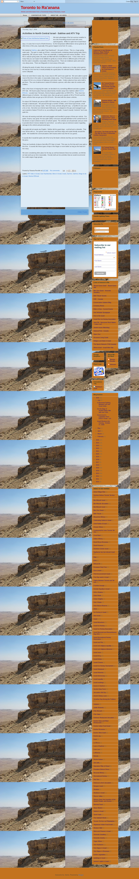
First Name (97, 260)
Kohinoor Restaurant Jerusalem (104, 717)
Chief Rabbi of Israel (100, 523)
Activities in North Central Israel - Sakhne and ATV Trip (51, 33)
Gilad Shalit (97, 595)
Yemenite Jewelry (99, 838)
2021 (98, 451)
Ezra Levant (97, 570)
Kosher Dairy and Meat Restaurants (101, 721)
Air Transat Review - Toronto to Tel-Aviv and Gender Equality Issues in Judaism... (108, 85)
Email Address (104, 254)
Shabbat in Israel (99, 793)
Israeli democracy (99, 676)
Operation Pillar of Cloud (101, 766)
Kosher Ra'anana (99, 729)
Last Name (97, 266)
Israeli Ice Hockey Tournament (103, 666)
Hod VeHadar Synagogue (102, 312)
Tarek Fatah (97, 814)
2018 (98, 459)
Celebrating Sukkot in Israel (102, 520)
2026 (98, 398)
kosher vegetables (99, 854)
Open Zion (97, 334)
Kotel (95, 739)
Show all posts (68, 23)
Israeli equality (98, 679)
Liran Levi (97, 749)
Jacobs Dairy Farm (100, 689)
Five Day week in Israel (101, 577)
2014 (98, 470)
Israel (64, 174)
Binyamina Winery (99, 517)
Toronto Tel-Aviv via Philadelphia (104, 821)
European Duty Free (100, 567)
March (100, 434)
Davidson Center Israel (101, 548)
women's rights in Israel (101, 861)
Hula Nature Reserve (100, 605)
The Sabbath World (100, 818)
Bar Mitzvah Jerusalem (101, 503)
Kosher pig (97, 736)
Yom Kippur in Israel (100, 848)
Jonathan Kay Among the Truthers (105, 699)
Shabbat (96, 789)
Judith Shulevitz (99, 707)
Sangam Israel (98, 786)
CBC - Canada (98, 299)
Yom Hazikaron (98, 844)
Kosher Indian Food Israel (102, 726)
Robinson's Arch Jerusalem (102, 783)
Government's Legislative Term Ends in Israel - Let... (104, 416)
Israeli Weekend (99, 669)
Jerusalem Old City (100, 692)
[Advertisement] (54, 192)
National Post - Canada (101, 331)
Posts (98, 228)
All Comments (100, 231)
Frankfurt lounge (99, 585)
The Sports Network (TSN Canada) (105, 344)
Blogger (80, 875)
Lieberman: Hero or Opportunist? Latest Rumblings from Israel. (109, 117)
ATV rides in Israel (33, 174)
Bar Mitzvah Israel (99, 500)
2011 (97, 479)
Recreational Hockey (100, 776)
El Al (95, 560)
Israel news (97, 652)
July (99, 400)
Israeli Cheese (98, 662)
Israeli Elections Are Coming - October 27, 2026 (103, 422)
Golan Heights (98, 599)
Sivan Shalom (98, 808)
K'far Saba (97, 714)
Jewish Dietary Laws (100, 696)
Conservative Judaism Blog (102, 302)
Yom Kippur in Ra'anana (101, 851)
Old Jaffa (96, 763)
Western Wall (98, 828)
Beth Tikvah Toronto (100, 296)
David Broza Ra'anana (101, 542)
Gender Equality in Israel (101, 589)
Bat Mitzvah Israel (99, 507)
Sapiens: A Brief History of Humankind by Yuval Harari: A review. (109, 68)
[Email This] (67, 171)
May (99, 428)
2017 (98, 462)
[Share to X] (71, 171)
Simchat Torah (98, 804)
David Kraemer (98, 545)
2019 (98, 456)
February (101, 436)
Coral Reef (97, 535)
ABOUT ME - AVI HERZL (59, 15)
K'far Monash (98, 711)
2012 (98, 476)
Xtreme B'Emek (33, 176)
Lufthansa (97, 752)
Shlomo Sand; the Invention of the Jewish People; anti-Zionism (104, 800)
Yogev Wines (98, 841)
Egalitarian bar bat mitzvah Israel (104, 552)
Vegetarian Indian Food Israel (103, 824)
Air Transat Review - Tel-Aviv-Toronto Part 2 (108, 149)
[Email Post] (63, 170)
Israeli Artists (98, 659)
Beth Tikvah (97, 513)
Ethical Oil (97, 564)
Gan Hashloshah (46, 174)
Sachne (69, 174)
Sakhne (75, 174)
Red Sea (96, 779)
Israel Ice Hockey (99, 625)
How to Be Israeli (99, 316)
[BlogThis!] (69, 171)
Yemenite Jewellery (100, 834)
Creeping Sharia (99, 306)
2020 (98, 454)
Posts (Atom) (59, 219)
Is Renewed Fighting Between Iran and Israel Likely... (103, 404)
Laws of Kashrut (99, 746)
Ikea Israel (97, 615)
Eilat (95, 557)
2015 (98, 468)
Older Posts (82, 212)
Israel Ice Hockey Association (103, 629)
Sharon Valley (98, 796)
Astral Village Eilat (99, 492)
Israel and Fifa (98, 642)
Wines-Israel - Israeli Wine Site (103, 347)
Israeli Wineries (98, 672)
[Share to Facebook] (73, 171)
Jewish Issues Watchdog (101, 327)
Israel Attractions (99, 622)
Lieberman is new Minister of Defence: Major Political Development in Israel (103, 51)
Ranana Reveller (112, 360)
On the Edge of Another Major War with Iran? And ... (104, 410)
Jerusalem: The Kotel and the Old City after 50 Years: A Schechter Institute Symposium (105, 133)
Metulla (96, 756)
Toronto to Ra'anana (40, 7)
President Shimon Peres (101, 769)
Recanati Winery (99, 773)
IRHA (95, 609)
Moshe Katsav (98, 759)
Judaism (96, 704)
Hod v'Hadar (98, 602)
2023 (98, 445)
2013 (98, 473)
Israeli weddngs (99, 682)
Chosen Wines (98, 527)
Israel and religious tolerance (103, 649)
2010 (98, 481)
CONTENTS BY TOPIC (38, 15)
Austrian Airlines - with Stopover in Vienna (109, 101)
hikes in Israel (57, 174)
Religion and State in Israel (102, 341)
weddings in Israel (99, 858)
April (99, 431)
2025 (98, 440)
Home (25, 15)
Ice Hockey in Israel (100, 612)
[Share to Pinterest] (75, 171)
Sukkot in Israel (98, 811)
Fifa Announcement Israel (102, 574)
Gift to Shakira (98, 592)
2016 (98, 465)
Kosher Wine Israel (100, 732)
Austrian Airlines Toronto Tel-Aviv (104, 495)
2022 (98, 448)
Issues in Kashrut (99, 686)
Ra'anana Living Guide (101, 337)
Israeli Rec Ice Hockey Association (105, 319)
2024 (98, 443)
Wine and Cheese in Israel (102, 831)
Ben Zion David (98, 510)
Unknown (113, 364)
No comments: (55, 170)
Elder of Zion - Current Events (103, 309)
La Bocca (97, 742)
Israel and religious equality (102, 646)
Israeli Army (97, 656)
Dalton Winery (98, 538)
